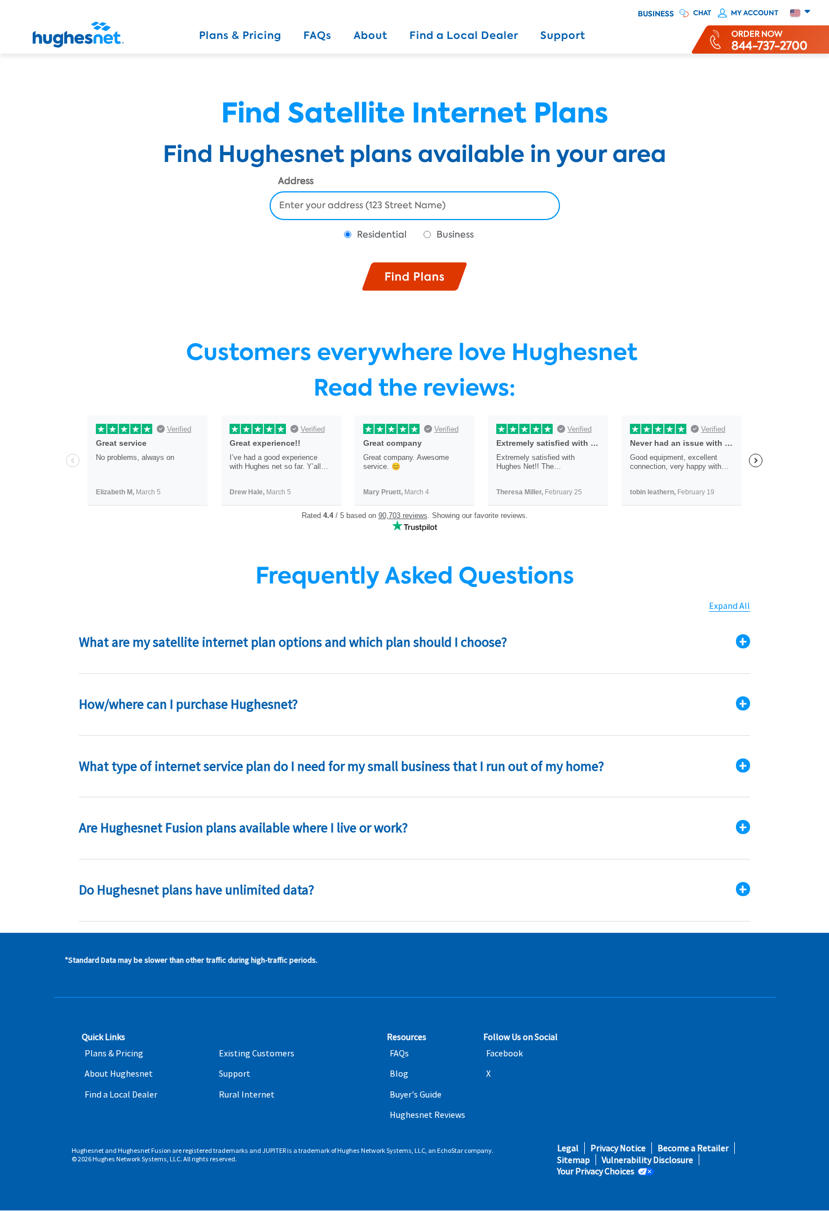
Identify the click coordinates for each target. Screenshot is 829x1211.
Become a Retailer (693, 1148)
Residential (382, 234)
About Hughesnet (119, 1073)
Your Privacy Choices (595, 1171)
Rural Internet (247, 1094)
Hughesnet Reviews (427, 1114)
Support (562, 35)
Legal (568, 1148)
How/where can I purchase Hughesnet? (188, 704)
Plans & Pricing (240, 35)
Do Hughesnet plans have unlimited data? (196, 889)
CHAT (702, 12)
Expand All (729, 605)
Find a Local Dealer (463, 35)
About (370, 35)
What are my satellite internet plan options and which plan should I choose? (293, 642)
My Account (754, 12)
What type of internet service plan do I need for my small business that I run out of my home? (341, 766)
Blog (399, 1073)
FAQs (317, 35)
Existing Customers (256, 1053)
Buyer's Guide (416, 1094)
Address (296, 182)
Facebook (504, 1053)
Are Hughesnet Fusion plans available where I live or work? (243, 827)
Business (656, 14)
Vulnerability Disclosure (647, 1160)
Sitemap (573, 1160)
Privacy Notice (618, 1148)
